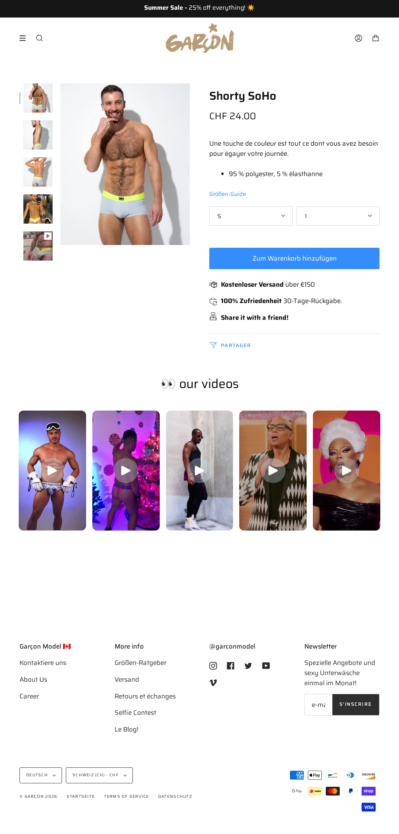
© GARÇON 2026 (38, 796)
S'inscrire (355, 704)
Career (29, 696)
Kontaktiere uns (42, 663)
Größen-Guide (227, 193)
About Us (33, 679)
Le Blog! (126, 729)
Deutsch (37, 775)
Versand (127, 679)
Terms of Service (126, 796)
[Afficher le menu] (25, 38)
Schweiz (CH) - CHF (96, 775)
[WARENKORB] (376, 38)
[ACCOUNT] (358, 38)
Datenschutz (175, 796)
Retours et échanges (145, 696)
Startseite (81, 796)
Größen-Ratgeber (140, 663)
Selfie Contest (135, 712)
